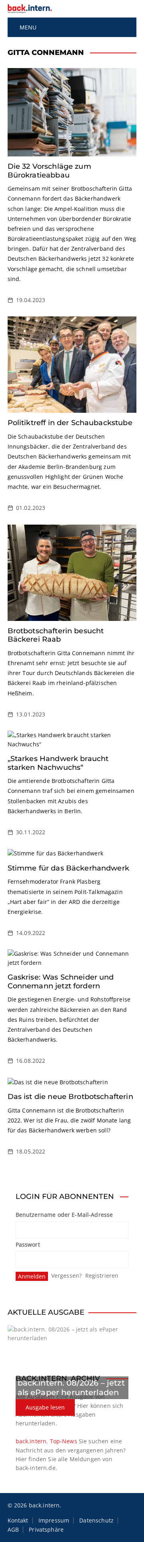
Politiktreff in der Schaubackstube (70, 422)
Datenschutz (96, 1520)
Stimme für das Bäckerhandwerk (68, 868)
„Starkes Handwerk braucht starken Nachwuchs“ (58, 763)
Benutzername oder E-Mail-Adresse (64, 1214)
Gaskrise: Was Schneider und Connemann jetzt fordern (61, 981)
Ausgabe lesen (45, 1407)
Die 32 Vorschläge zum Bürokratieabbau (49, 171)
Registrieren (102, 1275)
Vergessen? (66, 1275)
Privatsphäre (46, 1529)
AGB (13, 1529)
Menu (27, 27)
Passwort (28, 1244)
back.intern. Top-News (46, 1441)
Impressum (53, 1520)
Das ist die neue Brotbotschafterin (70, 1096)
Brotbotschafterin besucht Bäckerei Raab (56, 635)
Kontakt (18, 1520)
